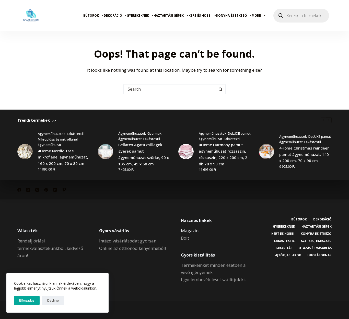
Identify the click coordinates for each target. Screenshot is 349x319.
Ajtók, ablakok (288, 255)
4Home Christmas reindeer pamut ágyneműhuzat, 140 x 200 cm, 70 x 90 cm (304, 154)
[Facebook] (19, 190)
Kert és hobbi (200, 15)
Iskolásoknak (319, 255)
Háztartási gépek (169, 15)
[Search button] (220, 89)
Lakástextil (75, 133)
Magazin (190, 230)
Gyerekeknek (138, 15)
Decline (53, 300)
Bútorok (91, 15)
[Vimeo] (64, 190)
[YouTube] (55, 190)
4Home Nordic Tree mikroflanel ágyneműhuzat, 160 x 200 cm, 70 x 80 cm (63, 157)
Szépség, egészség (316, 241)
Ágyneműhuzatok (51, 133)
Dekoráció (113, 15)
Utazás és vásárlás (315, 248)
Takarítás (283, 248)
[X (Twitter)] (28, 190)
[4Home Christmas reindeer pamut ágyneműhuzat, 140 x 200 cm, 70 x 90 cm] (266, 151)
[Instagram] (37, 190)
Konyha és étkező (231, 15)
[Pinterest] (46, 190)
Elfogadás (26, 300)
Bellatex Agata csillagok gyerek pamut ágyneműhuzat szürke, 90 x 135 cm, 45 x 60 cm (143, 154)
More (256, 15)
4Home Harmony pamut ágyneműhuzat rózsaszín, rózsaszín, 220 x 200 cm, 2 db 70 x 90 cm (223, 154)
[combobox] (170, 89)
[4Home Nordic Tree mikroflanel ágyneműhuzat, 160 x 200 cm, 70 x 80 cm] (25, 151)
